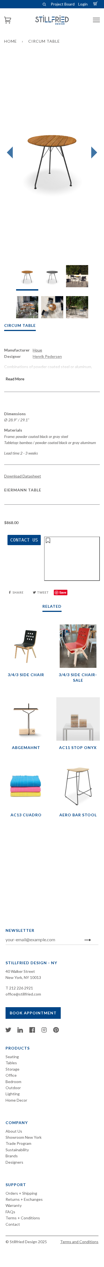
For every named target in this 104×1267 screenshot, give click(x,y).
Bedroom (13, 1081)
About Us (14, 1131)
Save (62, 592)
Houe (37, 350)
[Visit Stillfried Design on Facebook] (32, 1031)
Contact (13, 1224)
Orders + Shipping (21, 1193)
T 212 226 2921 (19, 988)
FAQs (10, 1211)
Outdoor (13, 1087)
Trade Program (18, 1143)
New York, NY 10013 (23, 977)
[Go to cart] (96, 4)
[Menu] (96, 20)
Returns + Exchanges (24, 1199)
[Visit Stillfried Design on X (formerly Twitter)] (8, 1031)
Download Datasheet (22, 476)
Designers (14, 1162)
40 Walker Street (20, 971)
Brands (12, 1155)
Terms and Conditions (79, 1241)
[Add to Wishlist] (72, 559)
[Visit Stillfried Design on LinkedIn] (20, 1031)
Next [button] (93, 153)
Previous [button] (11, 153)
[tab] (27, 277)
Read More (15, 378)
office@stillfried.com (23, 994)
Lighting (13, 1093)
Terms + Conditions (23, 1217)
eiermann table (22, 490)
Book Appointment (33, 1012)
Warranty (14, 1205)
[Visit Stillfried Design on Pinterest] (56, 1031)
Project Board (63, 4)
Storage (12, 1069)
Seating (12, 1056)
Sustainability (17, 1149)
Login (83, 4)
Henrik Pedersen (47, 356)
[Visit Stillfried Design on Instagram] (44, 1031)
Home (10, 41)
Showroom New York (24, 1137)
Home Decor (16, 1100)
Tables (11, 1062)
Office (11, 1075)
